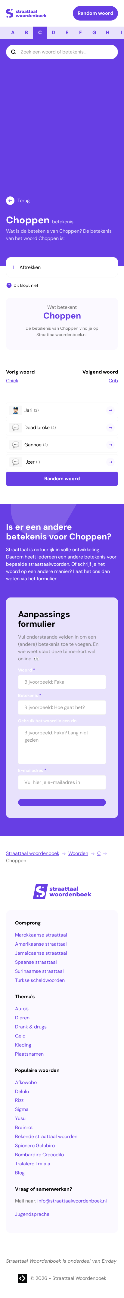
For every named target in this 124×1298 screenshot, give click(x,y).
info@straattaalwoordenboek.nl (72, 1201)
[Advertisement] (62, 131)
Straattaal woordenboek (32, 853)
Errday (109, 1261)
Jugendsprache (32, 1214)
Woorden (78, 853)
